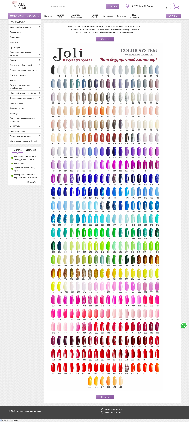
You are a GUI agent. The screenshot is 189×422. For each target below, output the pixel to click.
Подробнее (32, 182)
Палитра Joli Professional (77, 16)
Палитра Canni (94, 16)
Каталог (48, 16)
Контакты (121, 16)
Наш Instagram (134, 16)
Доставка (31, 150)
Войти (174, 16)
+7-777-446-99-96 (140, 6)
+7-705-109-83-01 (113, 412)
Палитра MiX (60, 16)
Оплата (18, 150)
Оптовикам (108, 16)
